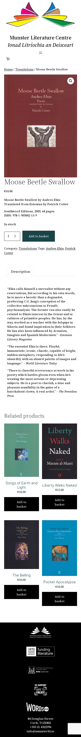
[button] (70, 81)
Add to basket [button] (21, 504)
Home (8, 69)
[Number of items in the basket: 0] (8, 59)
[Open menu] (40, 52)
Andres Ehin (55, 248)
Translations (24, 69)
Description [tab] (20, 271)
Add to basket (39, 236)
